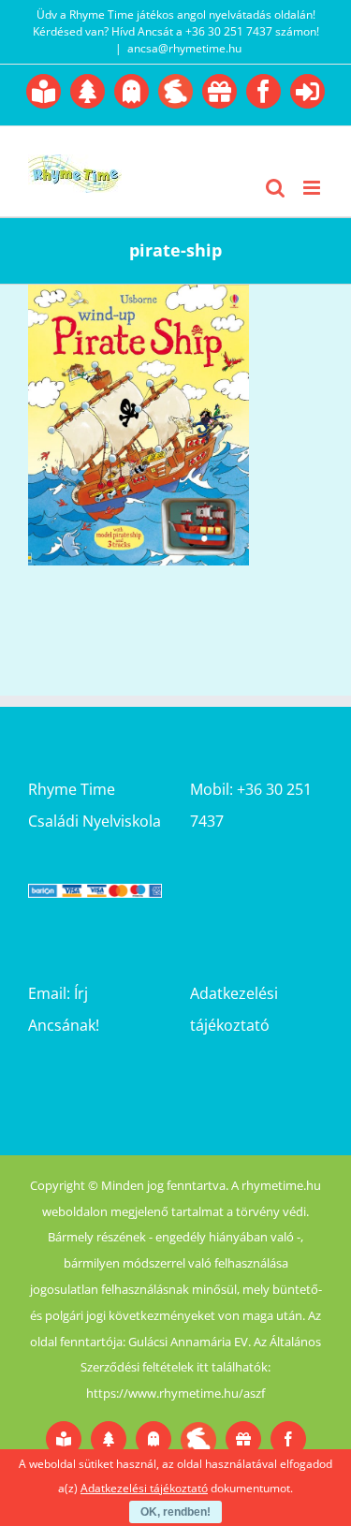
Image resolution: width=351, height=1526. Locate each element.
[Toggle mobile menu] (313, 188)
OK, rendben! (175, 1512)
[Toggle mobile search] (275, 188)
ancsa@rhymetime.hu (184, 48)
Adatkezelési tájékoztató (144, 1488)
